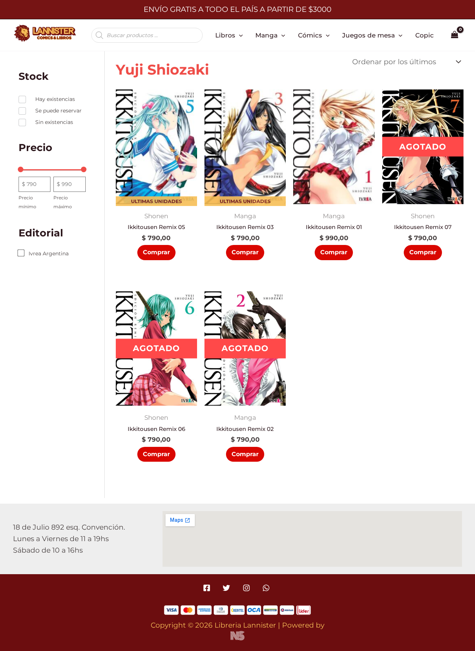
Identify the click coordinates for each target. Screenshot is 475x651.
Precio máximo (62, 202)
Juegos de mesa (368, 35)
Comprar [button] (156, 252)
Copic (424, 35)
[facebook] (208, 588)
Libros (225, 35)
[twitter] (227, 588)
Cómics (310, 35)
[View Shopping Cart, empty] (455, 35)
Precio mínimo (27, 202)
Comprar (422, 252)
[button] (239, 35)
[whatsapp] (267, 588)
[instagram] (247, 588)
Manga (266, 35)
